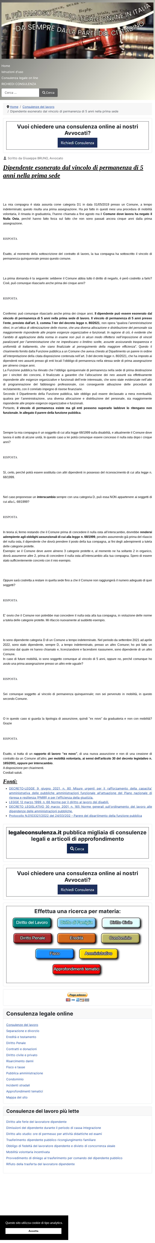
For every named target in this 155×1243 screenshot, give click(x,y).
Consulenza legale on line (20, 78)
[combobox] (20, 92)
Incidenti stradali (18, 1085)
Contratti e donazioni (21, 1049)
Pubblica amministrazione (24, 1073)
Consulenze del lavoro (22, 1025)
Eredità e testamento (21, 1037)
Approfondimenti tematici (24, 1091)
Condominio (15, 1079)
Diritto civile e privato (21, 1055)
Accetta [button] (33, 1230)
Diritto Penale (16, 1043)
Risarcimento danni (19, 1061)
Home (6, 66)
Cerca (50, 92)
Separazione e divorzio (22, 1031)
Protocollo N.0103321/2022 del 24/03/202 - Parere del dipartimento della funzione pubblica (75, 816)
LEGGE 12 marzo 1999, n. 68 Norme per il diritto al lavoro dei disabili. (59, 802)
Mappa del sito (17, 1097)
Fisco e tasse (15, 1067)
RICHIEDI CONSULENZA (19, 84)
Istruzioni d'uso (12, 72)
